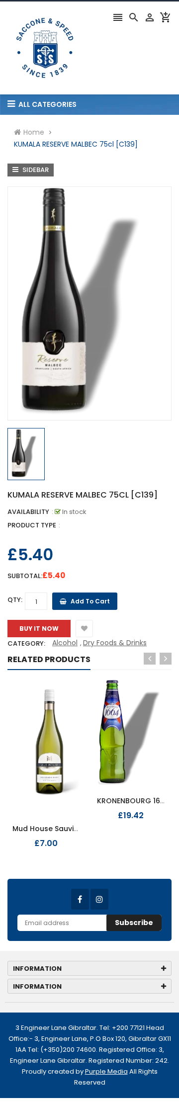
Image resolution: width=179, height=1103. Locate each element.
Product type (31, 525)
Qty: (14, 599)
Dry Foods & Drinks (115, 643)
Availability (28, 511)
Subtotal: (24, 576)
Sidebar (35, 169)
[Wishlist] (84, 628)
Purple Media (106, 1071)
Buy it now (39, 628)
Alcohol (65, 643)
